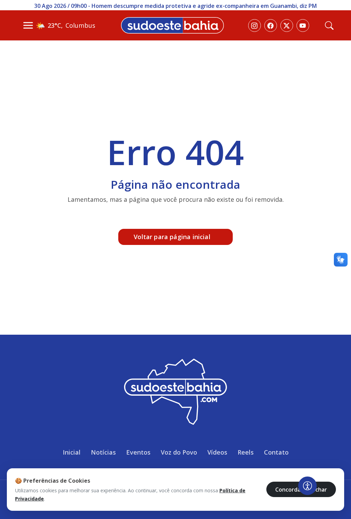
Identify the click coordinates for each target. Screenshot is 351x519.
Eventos (138, 452)
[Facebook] (270, 25)
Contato (276, 452)
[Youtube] (302, 25)
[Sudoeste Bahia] (172, 24)
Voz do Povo (179, 452)
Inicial (72, 452)
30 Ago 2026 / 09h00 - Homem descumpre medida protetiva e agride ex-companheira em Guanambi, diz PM (175, 6)
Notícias (103, 452)
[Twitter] (286, 25)
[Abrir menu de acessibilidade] (307, 486)
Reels (246, 452)
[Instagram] (254, 25)
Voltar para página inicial (172, 237)
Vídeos (217, 452)
